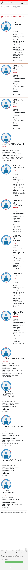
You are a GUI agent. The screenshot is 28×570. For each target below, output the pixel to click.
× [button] (26, 551)
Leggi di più (6, 559)
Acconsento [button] (14, 561)
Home (2, 6)
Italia (6, 6)
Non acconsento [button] (14, 565)
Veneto (9, 6)
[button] (14, 568)
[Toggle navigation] (22, 4)
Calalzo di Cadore (6, 7)
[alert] (14, 560)
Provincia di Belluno (16, 6)
